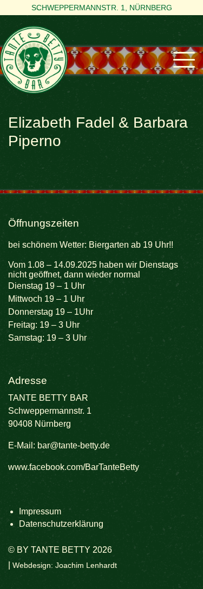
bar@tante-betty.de (73, 445)
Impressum (40, 511)
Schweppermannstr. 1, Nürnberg (101, 7)
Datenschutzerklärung (61, 523)
